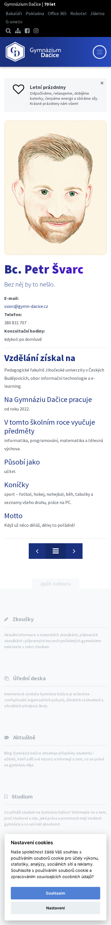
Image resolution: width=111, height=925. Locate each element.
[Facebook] (27, 31)
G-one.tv (14, 21)
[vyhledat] (8, 31)
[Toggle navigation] (99, 52)
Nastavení (55, 908)
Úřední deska (29, 678)
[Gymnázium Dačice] (33, 52)
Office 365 (57, 13)
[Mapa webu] (18, 31)
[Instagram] (36, 31)
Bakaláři (14, 13)
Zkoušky (23, 619)
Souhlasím (55, 893)
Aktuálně (24, 737)
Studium (22, 796)
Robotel (78, 13)
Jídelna (97, 13)
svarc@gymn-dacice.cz (26, 306)
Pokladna (35, 13)
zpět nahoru (55, 583)
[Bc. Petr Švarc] (55, 188)
